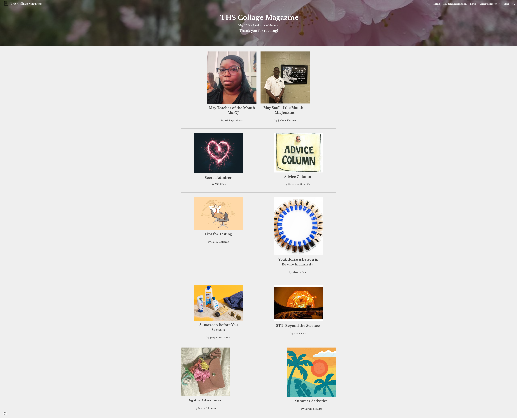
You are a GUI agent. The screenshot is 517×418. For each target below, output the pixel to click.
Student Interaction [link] (455, 3)
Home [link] (436, 3)
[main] (258, 23)
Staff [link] (506, 3)
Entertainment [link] (488, 3)
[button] (514, 4)
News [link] (473, 3)
